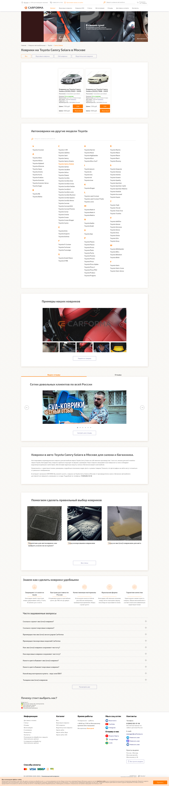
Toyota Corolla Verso (66, 200)
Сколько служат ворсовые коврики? (38, 628)
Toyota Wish (114, 257)
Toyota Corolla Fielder (66, 186)
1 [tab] (78, 427)
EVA (78, 106)
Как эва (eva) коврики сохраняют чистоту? (41, 647)
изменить (73, 99)
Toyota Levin (89, 202)
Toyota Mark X (89, 212)
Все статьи (84, 563)
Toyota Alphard (38, 163)
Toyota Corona (63, 203)
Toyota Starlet (115, 191)
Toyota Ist (88, 177)
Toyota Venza (115, 224)
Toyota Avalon (37, 177)
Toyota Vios (114, 233)
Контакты (135, 8)
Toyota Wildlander (117, 249)
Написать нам (135, 737)
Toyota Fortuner (64, 247)
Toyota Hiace (89, 153)
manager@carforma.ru (134, 734)
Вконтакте (112, 720)
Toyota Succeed (116, 194)
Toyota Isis (88, 175)
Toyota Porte (89, 253)
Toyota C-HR (63, 150)
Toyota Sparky (115, 180)
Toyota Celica (63, 172)
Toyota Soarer (115, 177)
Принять (160, 782)
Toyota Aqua (37, 169)
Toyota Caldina (63, 153)
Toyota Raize (115, 153)
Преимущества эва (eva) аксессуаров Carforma (43, 634)
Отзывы (110, 8)
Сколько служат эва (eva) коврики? (38, 621)
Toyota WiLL (114, 252)
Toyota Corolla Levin (66, 192)
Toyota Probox (89, 273)
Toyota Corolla (63, 178)
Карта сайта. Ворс (62, 732)
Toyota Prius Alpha (91, 264)
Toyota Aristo (37, 172)
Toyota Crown (63, 217)
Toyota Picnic (89, 247)
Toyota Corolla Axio (65, 181)
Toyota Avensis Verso (40, 183)
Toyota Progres (90, 275)
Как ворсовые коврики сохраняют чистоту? (42, 654)
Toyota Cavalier (64, 169)
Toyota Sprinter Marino (118, 189)
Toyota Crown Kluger (66, 220)
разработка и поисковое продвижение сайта (128, 776)
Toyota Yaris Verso (117, 271)
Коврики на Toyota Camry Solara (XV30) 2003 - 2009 (70, 90)
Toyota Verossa (116, 227)
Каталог (53, 8)
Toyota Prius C (89, 267)
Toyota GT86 (63, 261)
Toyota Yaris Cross (117, 268)
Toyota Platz (89, 250)
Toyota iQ (87, 172)
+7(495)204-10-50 (86, 476)
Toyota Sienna (115, 172)
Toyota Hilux (89, 158)
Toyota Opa (88, 234)
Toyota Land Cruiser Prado (94, 199)
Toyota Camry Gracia (66, 161)
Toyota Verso (115, 230)
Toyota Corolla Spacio (66, 198)
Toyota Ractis (115, 150)
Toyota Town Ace (116, 211)
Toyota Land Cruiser (91, 196)
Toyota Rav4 (115, 158)
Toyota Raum (115, 155)
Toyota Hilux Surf (90, 161)
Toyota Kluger (89, 188)
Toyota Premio (89, 256)
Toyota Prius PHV (90, 270)
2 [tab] (80, 427)
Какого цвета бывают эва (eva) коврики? (41, 660)
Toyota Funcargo (64, 250)
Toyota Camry (63, 158)
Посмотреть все (84, 687)
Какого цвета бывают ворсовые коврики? (41, 667)
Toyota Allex (37, 158)
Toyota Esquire (64, 234)
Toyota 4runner (38, 150)
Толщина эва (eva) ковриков (35, 680)
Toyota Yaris (114, 265)
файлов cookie (101, 781)
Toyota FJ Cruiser (64, 244)
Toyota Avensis (38, 180)
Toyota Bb (36, 194)
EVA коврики (60, 725)
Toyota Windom (116, 255)
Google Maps (113, 739)
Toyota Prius (89, 261)
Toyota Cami (63, 155)
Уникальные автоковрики (50, 776)
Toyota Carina (63, 167)
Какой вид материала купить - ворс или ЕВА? (42, 673)
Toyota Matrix (89, 215)
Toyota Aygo (37, 186)
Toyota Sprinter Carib (118, 186)
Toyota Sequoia (116, 169)
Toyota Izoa (88, 180)
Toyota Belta (37, 197)
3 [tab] (83, 427)
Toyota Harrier (89, 150)
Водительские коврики (64, 727)
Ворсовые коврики (65, 8)
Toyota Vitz (114, 238)
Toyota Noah (89, 226)
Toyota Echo (63, 231)
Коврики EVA (79, 8)
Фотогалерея (100, 8)
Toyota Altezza (38, 166)
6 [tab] (91, 427)
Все (57, 720)
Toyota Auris (37, 175)
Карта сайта (60, 730)
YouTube (112, 724)
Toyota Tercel (115, 208)
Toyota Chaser (63, 175)
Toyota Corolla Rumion (66, 195)
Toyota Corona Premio (66, 209)
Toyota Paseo (89, 242)
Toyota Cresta (63, 214)
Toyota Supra (115, 197)
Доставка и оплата (122, 8)
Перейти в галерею (84, 358)
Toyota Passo (89, 245)
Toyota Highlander (91, 155)
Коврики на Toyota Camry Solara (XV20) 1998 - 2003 (97, 90)
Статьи (89, 8)
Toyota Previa (89, 259)
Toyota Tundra (115, 213)
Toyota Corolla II (64, 189)
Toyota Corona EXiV (65, 206)
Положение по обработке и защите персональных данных (36, 738)
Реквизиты (27, 732)
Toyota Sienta (115, 175)
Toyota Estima (63, 236)
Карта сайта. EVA (61, 735)
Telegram (112, 727)
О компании (28, 730)
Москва (26, 2)
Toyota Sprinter (116, 183)
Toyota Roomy (115, 161)
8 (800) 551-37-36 (58, 2)
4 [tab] (86, 427)
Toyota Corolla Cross (66, 184)
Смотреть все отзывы (84, 433)
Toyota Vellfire (115, 221)
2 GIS (110, 743)
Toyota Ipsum (89, 169)
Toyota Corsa (63, 212)
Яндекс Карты (114, 736)
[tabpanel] (84, 407)
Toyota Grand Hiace (65, 258)
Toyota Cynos (63, 223)
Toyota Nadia (89, 223)
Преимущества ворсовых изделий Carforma (41, 641)
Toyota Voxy (114, 241)
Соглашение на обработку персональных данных (32, 742)
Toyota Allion (37, 160)
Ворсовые (78, 111)
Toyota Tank (114, 205)
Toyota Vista (115, 235)
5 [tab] (88, 427)
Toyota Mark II (89, 210)
